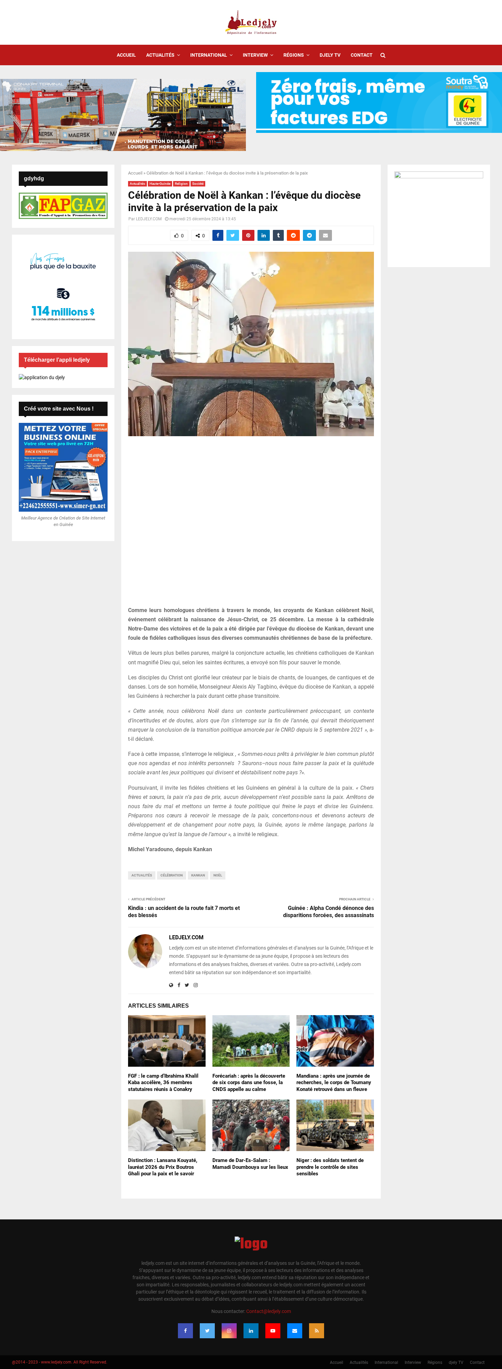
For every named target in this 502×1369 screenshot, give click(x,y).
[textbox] (251, 730)
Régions (293, 55)
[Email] (294, 1330)
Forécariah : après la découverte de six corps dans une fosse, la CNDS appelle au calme (248, 1082)
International (208, 55)
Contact (362, 55)
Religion (181, 183)
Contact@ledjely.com (268, 1311)
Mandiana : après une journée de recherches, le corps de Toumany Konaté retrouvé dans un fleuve (333, 1082)
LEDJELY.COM (149, 219)
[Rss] (316, 1330)
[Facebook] (185, 1330)
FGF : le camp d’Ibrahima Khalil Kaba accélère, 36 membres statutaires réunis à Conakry (163, 1082)
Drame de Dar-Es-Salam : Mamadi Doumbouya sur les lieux (250, 1163)
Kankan (198, 875)
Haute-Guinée (160, 183)
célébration (172, 875)
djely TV (330, 55)
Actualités (160, 55)
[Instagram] (229, 1330)
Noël (217, 875)
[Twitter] (207, 1330)
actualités (141, 875)
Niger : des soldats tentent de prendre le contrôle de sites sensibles (330, 1167)
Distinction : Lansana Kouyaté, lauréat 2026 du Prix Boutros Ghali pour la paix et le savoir (162, 1167)
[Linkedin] (251, 1330)
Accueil (126, 55)
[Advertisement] (251, 525)
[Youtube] (272, 1330)
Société (198, 183)
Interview (255, 55)
